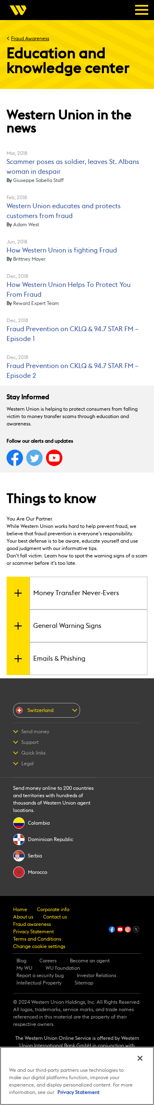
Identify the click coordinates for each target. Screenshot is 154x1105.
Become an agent (90, 960)
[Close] (140, 1058)
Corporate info (53, 909)
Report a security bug (40, 975)
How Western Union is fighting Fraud (62, 250)
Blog (21, 960)
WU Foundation (63, 968)
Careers (48, 960)
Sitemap (84, 982)
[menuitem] (20, 10)
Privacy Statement (33, 931)
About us (23, 916)
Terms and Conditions (37, 939)
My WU (24, 968)
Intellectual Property (39, 982)
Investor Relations (96, 975)
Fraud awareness (32, 924)
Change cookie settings (39, 946)
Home (20, 909)
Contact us (55, 916)
